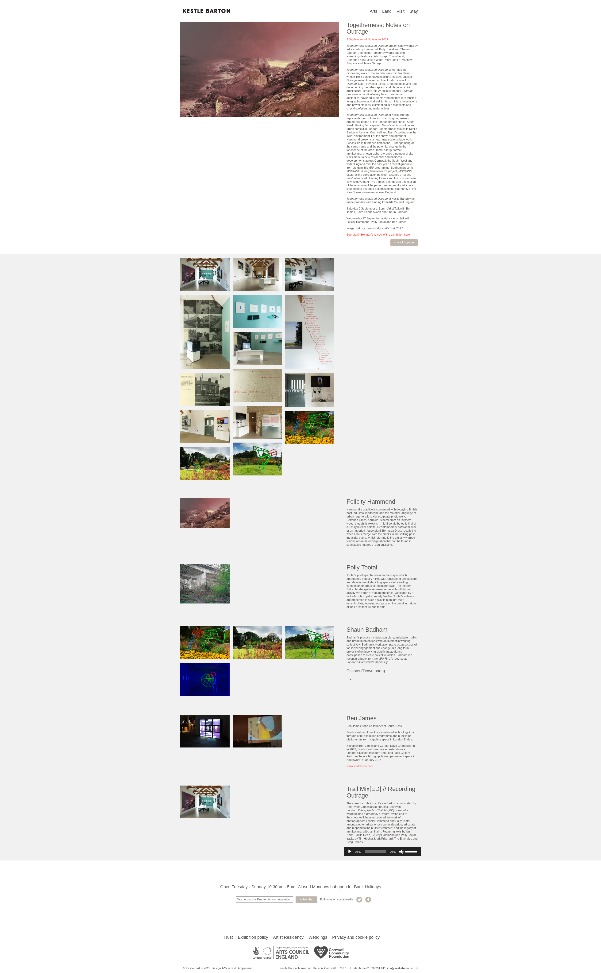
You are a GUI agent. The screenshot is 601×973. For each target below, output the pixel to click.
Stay (413, 11)
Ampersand (245, 968)
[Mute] (401, 851)
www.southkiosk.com (360, 766)
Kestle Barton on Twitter (359, 900)
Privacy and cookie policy (356, 937)
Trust (228, 937)
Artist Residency (288, 937)
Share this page (404, 242)
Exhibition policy (253, 937)
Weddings (317, 937)
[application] (382, 851)
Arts (373, 11)
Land (387, 11)
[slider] (411, 851)
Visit (401, 11)
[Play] (349, 851)
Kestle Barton (206, 11)
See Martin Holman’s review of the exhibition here (378, 234)
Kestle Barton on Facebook (368, 900)
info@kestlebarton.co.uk (402, 968)
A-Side (225, 968)
